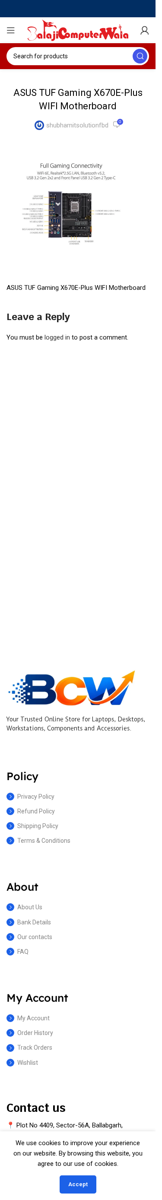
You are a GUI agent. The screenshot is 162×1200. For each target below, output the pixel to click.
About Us (29, 907)
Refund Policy (36, 811)
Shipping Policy (37, 825)
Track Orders (34, 1047)
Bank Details (34, 922)
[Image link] (71, 687)
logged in (57, 337)
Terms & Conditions (43, 840)
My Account (33, 1018)
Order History (35, 1032)
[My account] (144, 30)
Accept (78, 1184)
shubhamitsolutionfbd (77, 125)
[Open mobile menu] (10, 30)
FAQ (23, 951)
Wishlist (27, 1062)
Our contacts (34, 936)
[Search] (140, 56)
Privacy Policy (35, 796)
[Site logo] (77, 30)
